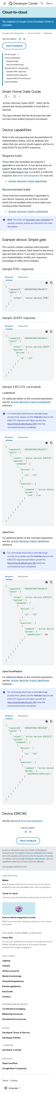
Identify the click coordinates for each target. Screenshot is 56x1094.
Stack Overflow (9, 1063)
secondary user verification (38, 220)
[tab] (9, 277)
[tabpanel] (28, 296)
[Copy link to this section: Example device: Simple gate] (49, 240)
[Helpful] (20, 39)
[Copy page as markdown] (14, 96)
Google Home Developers (13, 33)
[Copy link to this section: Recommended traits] (33, 190)
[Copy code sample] (51, 283)
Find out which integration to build (18, 917)
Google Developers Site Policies (31, 859)
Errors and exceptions (28, 175)
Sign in (49, 3)
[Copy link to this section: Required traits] (25, 156)
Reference (48, 33)
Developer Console (11, 1050)
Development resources (14, 1019)
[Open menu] (4, 3)
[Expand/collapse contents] (18, 54)
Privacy (14, 1080)
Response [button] (23, 277)
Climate (6, 965)
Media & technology (12, 976)
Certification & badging (13, 1009)
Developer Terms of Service (16, 1032)
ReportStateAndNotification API (21, 424)
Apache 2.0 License (45, 856)
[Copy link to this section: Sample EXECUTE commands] (44, 387)
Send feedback (14, 45)
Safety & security (10, 971)
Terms (5, 1080)
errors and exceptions (32, 821)
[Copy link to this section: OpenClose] (17, 532)
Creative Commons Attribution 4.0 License (35, 853)
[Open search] (42, 3)
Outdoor (6, 996)
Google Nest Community (14, 1068)
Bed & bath (7, 991)
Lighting (6, 960)
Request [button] (9, 277)
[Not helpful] (24, 39)
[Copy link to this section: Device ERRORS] (29, 814)
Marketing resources (12, 1014)
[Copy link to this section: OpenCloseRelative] (26, 671)
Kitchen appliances (11, 986)
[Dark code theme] (46, 283)
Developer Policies (11, 1037)
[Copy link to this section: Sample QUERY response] (38, 318)
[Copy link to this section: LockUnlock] (18, 393)
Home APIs (7, 937)
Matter (5, 880)
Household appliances (13, 981)
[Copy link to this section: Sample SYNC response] (36, 269)
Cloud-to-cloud (14, 12)
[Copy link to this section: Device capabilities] (34, 130)
